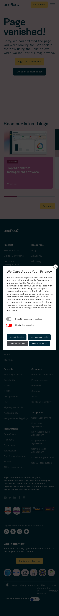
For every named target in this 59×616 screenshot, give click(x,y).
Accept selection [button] (39, 343)
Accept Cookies (16, 337)
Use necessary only (39, 337)
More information (17, 343)
